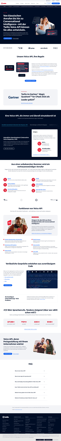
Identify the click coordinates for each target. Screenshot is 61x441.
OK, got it (40, 439)
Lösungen (21, 3)
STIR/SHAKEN (39, 184)
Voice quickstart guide (9, 277)
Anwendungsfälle (16, 6)
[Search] (45, 3)
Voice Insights (36, 245)
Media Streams (36, 239)
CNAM (37, 178)
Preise (37, 3)
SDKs (6, 281)
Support (53, 0)
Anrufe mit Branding (12, 189)
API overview (7, 279)
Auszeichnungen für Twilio (18, 409)
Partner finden (42, 299)
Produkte (17, 3)
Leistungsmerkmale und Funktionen (27, 6)
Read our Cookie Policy (55, 439)
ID (36, 181)
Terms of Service (31, 437)
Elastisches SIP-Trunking (10, 245)
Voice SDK (35, 251)
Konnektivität (37, 6)
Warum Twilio (27, 3)
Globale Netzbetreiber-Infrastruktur (13, 239)
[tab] (15, 125)
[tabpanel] (30, 143)
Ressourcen (33, 3)
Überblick (10, 6)
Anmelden (57, 0)
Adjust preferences (48, 439)
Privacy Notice (18, 437)
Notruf (9, 178)
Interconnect (8, 250)
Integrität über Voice (41, 189)
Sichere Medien (11, 183)
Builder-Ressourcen (50, 6)
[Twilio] (3, 3)
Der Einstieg (43, 6)
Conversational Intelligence (45, 66)
